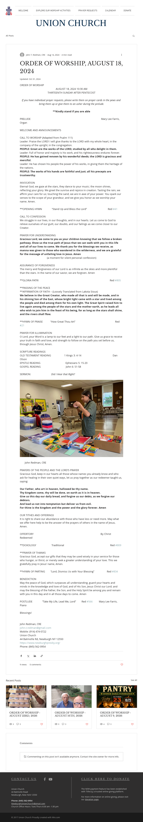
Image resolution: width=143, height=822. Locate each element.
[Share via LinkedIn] (35, 656)
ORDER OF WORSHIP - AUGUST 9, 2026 (115, 714)
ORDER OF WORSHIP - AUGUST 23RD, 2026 (24, 714)
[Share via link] (41, 656)
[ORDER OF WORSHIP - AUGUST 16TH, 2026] (71, 696)
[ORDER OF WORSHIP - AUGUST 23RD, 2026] (26, 696)
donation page (92, 799)
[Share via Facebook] (21, 656)
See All (134, 680)
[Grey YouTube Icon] (50, 779)
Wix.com (56, 817)
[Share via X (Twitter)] (28, 656)
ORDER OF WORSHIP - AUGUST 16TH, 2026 (70, 714)
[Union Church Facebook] (45, 779)
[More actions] (121, 54)
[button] (133, 36)
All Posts (10, 35)
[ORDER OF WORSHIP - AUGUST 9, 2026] (117, 696)
